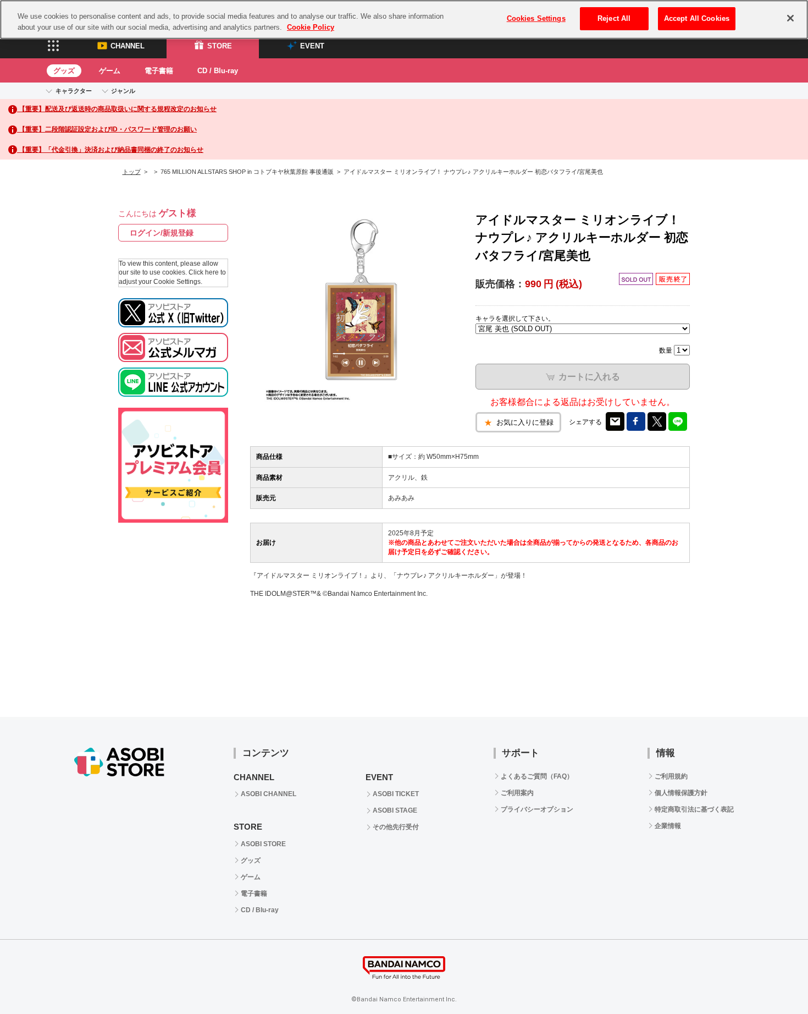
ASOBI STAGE (395, 810)
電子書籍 (159, 71)
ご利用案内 (517, 793)
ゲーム (109, 71)
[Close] (790, 18)
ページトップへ (772, 978)
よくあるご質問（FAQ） (537, 776)
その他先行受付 (396, 827)
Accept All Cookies (696, 18)
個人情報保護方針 (681, 793)
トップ (132, 171)
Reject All (613, 18)
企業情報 (668, 826)
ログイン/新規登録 (161, 232)
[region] (404, 19)
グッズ (64, 71)
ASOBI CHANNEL (268, 794)
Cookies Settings (536, 18)
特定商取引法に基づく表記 (694, 809)
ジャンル (123, 90)
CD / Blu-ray (217, 71)
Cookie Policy (310, 27)
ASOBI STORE (263, 844)
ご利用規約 (671, 776)
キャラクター (74, 90)
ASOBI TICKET (396, 794)
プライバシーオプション (537, 809)
